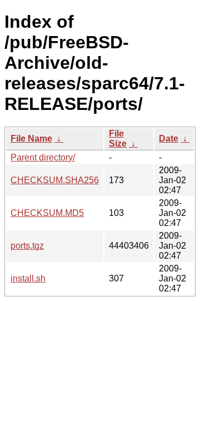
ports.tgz (27, 245)
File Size (118, 138)
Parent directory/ (43, 157)
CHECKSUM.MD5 (47, 213)
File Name (31, 138)
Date (168, 138)
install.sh (28, 278)
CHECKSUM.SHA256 (55, 180)
